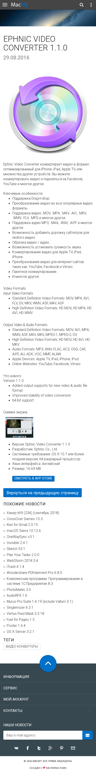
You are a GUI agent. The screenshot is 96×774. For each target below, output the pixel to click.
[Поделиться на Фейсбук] (28, 748)
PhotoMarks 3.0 (19, 590)
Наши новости (17, 725)
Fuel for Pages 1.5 (21, 620)
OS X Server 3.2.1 (20, 632)
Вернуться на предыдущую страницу (42, 492)
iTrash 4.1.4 (15, 567)
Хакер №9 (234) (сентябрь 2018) (33, 513)
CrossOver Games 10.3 (25, 519)
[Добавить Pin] (62, 748)
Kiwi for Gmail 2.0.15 (22, 525)
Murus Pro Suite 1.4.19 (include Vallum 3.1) (40, 602)
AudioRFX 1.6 (17, 596)
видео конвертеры (22, 646)
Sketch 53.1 (16, 549)
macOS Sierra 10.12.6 (24, 531)
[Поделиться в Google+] (50, 748)
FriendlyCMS (58, 768)
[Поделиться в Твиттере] (39, 748)
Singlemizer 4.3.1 (20, 608)
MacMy (37, 761)
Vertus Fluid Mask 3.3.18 (25, 614)
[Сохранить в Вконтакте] (16, 748)
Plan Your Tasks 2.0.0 (23, 555)
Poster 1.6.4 (16, 626)
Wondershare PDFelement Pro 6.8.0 (34, 573)
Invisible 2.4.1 (17, 543)
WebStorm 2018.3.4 (22, 561)
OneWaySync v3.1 (21, 537)
